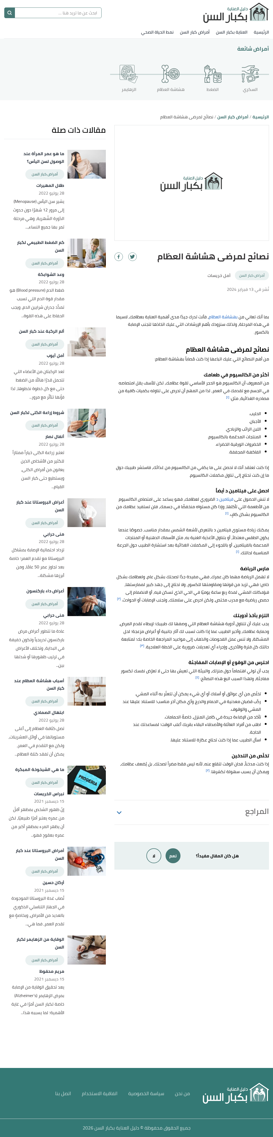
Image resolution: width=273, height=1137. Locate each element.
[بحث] (9, 12)
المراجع (257, 811)
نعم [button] (173, 856)
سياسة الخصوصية (146, 1093)
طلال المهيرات (50, 185)
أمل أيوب (55, 355)
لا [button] (153, 856)
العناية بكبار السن (231, 32)
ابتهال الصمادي (49, 712)
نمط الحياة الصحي (157, 32)
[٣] (142, 645)
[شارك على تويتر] (132, 256)
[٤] (197, 677)
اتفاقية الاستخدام (100, 1093)
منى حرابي (53, 534)
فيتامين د (224, 499)
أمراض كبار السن (195, 32)
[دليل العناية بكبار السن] (236, 13)
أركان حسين (53, 882)
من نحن (182, 1093)
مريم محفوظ (51, 971)
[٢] (119, 599)
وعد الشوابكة (51, 274)
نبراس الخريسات (49, 794)
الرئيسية (261, 32)
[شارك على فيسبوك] (118, 256)
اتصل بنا (63, 1093)
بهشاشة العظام (223, 317)
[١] (227, 397)
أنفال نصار (54, 436)
